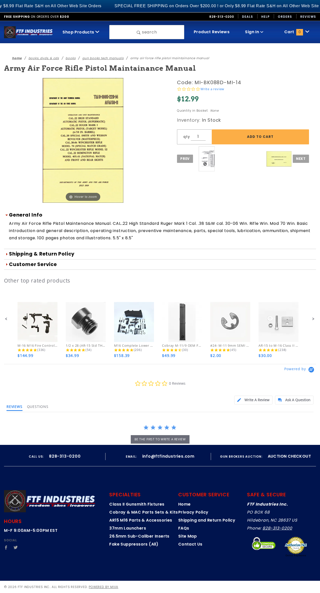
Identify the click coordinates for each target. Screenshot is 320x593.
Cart (292, 32)
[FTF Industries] (28, 32)
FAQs (183, 528)
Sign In (252, 32)
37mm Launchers (127, 528)
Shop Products (78, 32)
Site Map (187, 536)
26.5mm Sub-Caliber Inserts (139, 536)
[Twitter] (16, 548)
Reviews (308, 16)
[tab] (253, 400)
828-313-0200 (277, 528)
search (149, 32)
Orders (285, 16)
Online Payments (296, 555)
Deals (247, 16)
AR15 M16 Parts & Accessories (140, 520)
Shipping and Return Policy (206, 520)
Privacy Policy (193, 512)
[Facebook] (6, 548)
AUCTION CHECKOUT (289, 456)
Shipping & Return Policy (41, 254)
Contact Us (190, 544)
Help (265, 16)
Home (184, 504)
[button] (6, 319)
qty (186, 136)
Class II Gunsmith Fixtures (136, 504)
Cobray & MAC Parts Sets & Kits (143, 512)
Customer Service (33, 264)
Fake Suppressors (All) (133, 544)
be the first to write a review (160, 439)
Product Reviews (212, 32)
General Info (25, 215)
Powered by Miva (103, 587)
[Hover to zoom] (83, 140)
